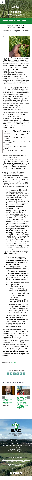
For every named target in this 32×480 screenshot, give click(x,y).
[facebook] (11, 473)
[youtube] (21, 473)
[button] (3, 397)
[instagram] (17, 473)
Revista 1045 (13, 362)
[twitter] (14, 473)
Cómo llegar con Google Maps (16, 451)
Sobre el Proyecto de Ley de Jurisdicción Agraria (7, 400)
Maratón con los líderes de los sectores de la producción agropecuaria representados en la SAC (23, 402)
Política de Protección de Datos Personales (18, 460)
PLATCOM (20, 465)
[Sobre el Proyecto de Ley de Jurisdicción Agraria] (8, 386)
